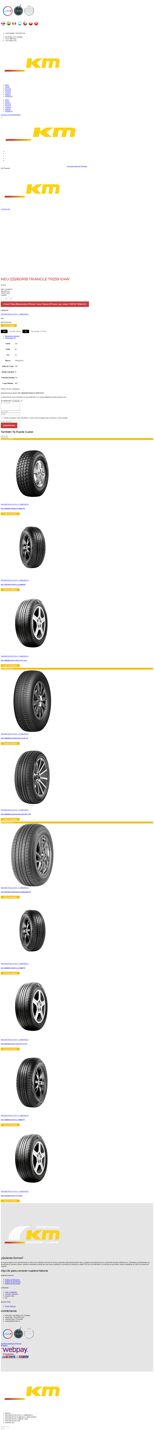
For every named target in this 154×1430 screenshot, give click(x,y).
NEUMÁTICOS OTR (13, 158)
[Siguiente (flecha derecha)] (4, 1428)
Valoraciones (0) (10, 338)
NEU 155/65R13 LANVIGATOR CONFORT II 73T (16, 814)
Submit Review (9, 425)
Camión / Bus (9, 1296)
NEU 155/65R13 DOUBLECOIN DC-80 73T (14, 738)
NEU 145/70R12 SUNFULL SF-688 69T (13, 584)
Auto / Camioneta (11, 1292)
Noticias (7, 94)
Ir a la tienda (8, 325)
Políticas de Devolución (13, 1282)
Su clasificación (6, 401)
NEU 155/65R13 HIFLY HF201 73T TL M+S (14, 660)
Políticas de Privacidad (12, 1283)
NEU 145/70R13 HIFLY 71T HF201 (11, 1196)
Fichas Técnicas (10, 1306)
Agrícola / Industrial (11, 1294)
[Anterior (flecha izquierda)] (2, 1428)
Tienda (7, 87)
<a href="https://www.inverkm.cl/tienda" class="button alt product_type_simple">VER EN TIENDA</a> (45, 304)
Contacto (8, 92)
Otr (6, 1298)
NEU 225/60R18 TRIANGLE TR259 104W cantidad (6, 292)
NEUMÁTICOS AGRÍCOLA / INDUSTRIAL (23, 153)
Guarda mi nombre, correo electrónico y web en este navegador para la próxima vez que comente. (35, 418)
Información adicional (12, 336)
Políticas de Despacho (12, 1280)
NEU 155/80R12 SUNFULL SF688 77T (13, 1120)
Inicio (7, 85)
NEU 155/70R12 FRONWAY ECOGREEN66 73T (16, 892)
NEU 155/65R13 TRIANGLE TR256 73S (13, 508)
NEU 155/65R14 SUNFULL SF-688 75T (13, 968)
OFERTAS (8, 96)
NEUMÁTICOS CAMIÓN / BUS (18, 156)
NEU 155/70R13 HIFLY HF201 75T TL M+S (14, 1044)
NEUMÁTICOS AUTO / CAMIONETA (21, 151)
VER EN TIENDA (10, 514)
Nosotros (8, 91)
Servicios (8, 89)
